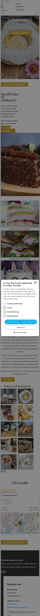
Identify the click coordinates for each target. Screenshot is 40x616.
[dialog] (20, 308)
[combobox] (35, 282)
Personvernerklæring (10, 299)
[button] (20, 332)
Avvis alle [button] (21, 327)
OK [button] (21, 322)
